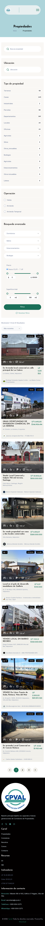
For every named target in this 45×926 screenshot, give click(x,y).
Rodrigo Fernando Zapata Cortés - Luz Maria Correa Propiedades (23, 381)
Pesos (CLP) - (13, 269)
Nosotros (4, 842)
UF (22, 269)
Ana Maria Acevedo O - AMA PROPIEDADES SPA (21, 653)
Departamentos (9, 116)
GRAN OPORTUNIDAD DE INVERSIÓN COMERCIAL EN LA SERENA (16, 424)
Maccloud (22, 922)
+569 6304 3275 (15, 904)
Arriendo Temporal (14, 212)
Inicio (15, 31)
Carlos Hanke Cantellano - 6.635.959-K (19, 759)
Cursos (3, 846)
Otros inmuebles (10, 174)
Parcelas (7, 110)
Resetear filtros (24, 313)
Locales (7, 123)
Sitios (6, 142)
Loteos (6, 181)
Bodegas (7, 155)
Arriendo (10, 206)
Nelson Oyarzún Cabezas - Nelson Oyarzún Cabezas (23, 492)
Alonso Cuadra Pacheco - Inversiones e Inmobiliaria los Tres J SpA (23, 598)
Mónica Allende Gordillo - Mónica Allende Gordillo (23, 544)
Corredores (5, 838)
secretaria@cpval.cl (13, 900)
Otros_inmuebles (10, 149)
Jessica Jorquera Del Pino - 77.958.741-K (20, 436)
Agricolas (7, 136)
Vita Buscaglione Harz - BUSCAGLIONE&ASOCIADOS (23, 706)
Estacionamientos (10, 168)
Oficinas (7, 129)
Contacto (4, 851)
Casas (6, 97)
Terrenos (7, 91)
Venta (9, 200)
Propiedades (5, 834)
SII (2, 861)
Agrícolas (7, 161)
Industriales (8, 104)
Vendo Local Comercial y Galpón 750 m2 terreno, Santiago (13, 478)
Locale (39, 336)
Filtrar (22, 307)
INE (2, 865)
